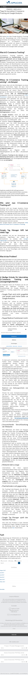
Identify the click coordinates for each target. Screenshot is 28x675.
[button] (26, 329)
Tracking (11, 560)
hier (8, 36)
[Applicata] (14, 1)
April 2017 (2, 579)
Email (14, 628)
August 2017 (3, 570)
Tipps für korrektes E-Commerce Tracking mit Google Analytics (12, 12)
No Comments (19, 560)
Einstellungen (14, 343)
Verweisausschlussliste (21, 418)
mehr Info (23, 648)
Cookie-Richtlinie (9, 346)
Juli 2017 (2, 572)
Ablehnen (14, 339)
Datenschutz (15, 346)
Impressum (20, 346)
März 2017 (2, 581)
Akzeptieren (14, 336)
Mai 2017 (2, 577)
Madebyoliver (25, 673)
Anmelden (2, 589)
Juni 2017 (2, 575)
